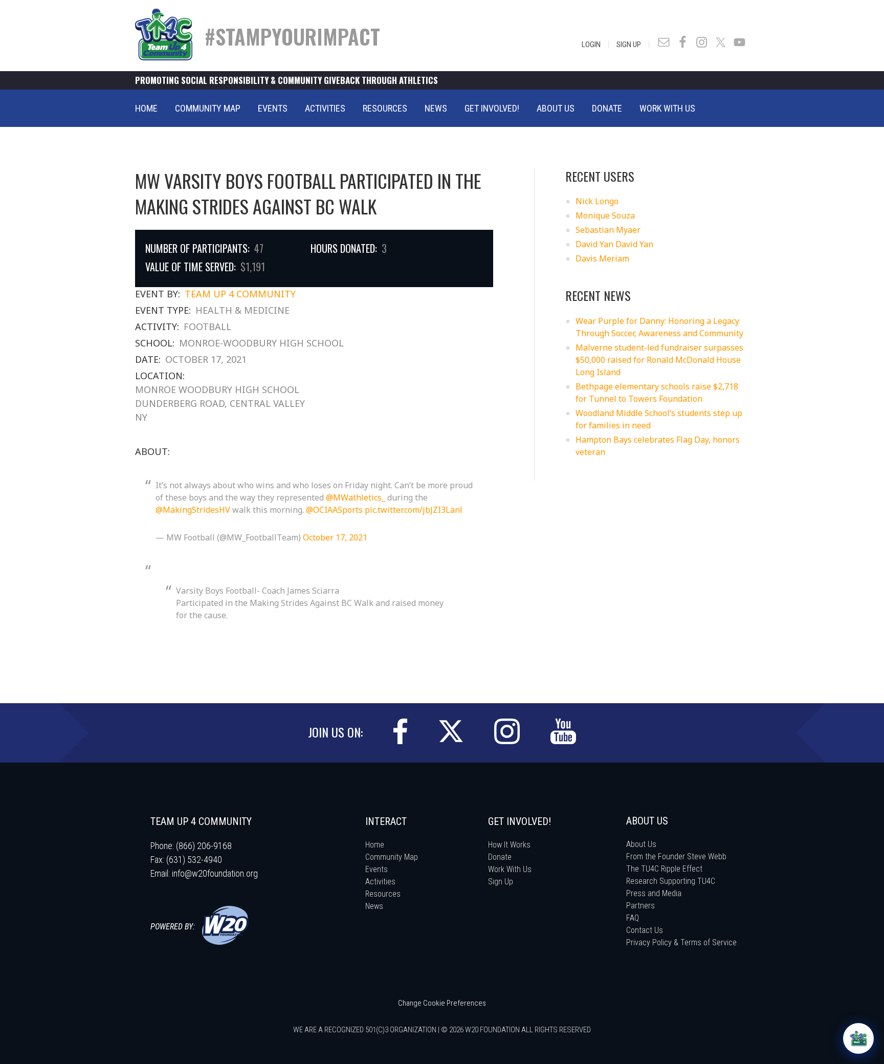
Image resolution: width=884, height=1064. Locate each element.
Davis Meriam (602, 258)
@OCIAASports (334, 509)
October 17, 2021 (335, 537)
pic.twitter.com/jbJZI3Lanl (413, 509)
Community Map (391, 857)
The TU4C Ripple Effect (664, 869)
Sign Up (628, 44)
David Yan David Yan (614, 244)
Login (591, 44)
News (374, 906)
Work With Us (510, 869)
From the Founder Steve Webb (676, 856)
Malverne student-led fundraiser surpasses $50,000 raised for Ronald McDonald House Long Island (659, 360)
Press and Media (653, 893)
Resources (383, 894)
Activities (380, 881)
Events (376, 869)
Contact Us (644, 930)
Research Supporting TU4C (670, 881)
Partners (640, 905)
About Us (641, 844)
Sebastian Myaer (608, 229)
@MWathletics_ (355, 497)
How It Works (509, 845)
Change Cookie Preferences (442, 1003)
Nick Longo (597, 201)
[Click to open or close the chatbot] (858, 1038)
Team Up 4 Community (240, 294)
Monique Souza (605, 215)
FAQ (632, 918)
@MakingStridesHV (193, 509)
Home (374, 845)
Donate (500, 857)
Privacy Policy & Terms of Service (681, 942)
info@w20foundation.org (215, 873)
